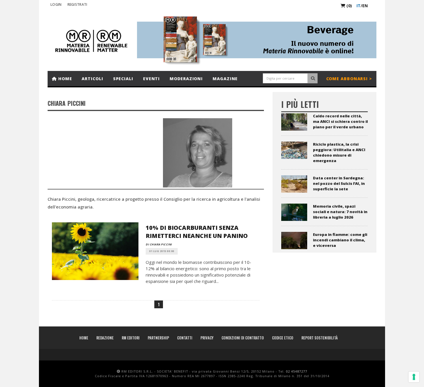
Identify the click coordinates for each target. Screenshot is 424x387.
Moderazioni (186, 78)
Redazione (105, 338)
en (365, 5)
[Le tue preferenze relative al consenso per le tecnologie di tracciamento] (413, 376)
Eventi (151, 78)
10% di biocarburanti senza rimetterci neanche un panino (197, 232)
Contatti (184, 338)
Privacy (206, 338)
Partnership (158, 338)
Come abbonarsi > (349, 78)
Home (64, 78)
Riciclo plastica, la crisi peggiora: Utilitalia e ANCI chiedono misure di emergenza (339, 152)
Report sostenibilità (319, 338)
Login (56, 4)
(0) (348, 5)
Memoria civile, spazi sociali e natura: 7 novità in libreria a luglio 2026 (340, 212)
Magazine (225, 78)
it (359, 5)
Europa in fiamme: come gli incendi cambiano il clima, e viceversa (340, 240)
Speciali (123, 78)
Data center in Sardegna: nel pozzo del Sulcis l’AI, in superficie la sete (339, 183)
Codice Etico (282, 338)
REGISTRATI (77, 4)
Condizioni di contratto (243, 338)
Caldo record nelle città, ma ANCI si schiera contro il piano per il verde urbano (340, 121)
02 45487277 (296, 371)
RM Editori (131, 338)
